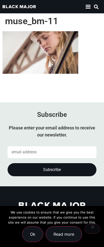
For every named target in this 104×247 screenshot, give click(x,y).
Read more (64, 234)
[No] (92, 229)
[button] (88, 7)
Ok (32, 234)
